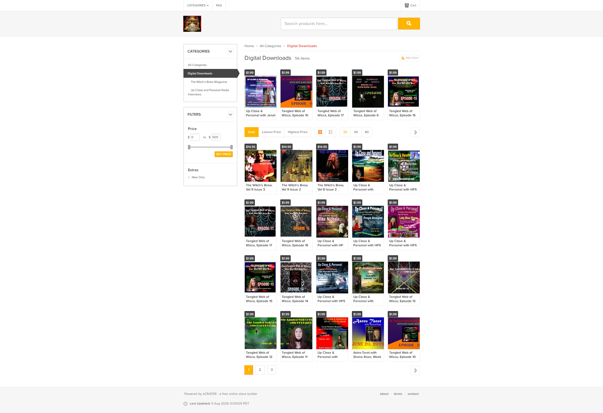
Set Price (223, 154)
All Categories (197, 65)
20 (345, 132)
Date (251, 132)
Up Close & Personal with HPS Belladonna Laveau (403, 189)
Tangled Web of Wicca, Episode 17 (331, 113)
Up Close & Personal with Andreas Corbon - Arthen (366, 191)
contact (413, 394)
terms (398, 394)
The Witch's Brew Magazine (207, 82)
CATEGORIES (196, 5)
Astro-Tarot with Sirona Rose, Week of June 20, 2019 (367, 357)
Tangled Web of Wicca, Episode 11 (294, 355)
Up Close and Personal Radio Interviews (208, 92)
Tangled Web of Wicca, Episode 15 (402, 113)
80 (367, 132)
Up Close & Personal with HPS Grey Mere (331, 301)
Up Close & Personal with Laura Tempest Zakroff (329, 359)
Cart (413, 5)
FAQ (219, 5)
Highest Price (298, 132)
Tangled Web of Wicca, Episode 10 (295, 113)
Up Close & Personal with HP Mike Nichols (330, 245)
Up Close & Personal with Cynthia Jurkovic (365, 301)
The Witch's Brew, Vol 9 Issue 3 (259, 187)
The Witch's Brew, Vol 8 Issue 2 (331, 187)
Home (249, 46)
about (384, 394)
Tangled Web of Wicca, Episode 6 (366, 113)
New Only (198, 177)
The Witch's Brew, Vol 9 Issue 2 (295, 187)
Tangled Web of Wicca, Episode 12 (259, 355)
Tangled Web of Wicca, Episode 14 (295, 299)
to (207, 137)
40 (356, 132)
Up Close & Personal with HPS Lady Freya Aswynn (368, 245)
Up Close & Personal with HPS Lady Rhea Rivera (403, 245)
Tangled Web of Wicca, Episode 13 (402, 299)
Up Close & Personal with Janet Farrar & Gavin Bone (260, 117)
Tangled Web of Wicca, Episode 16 (295, 243)
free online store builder (239, 394)
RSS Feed (411, 58)
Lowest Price (271, 132)
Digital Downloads (200, 73)
